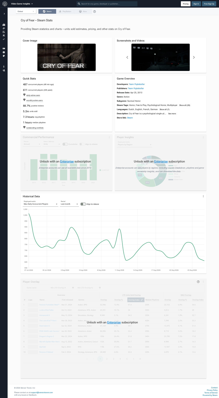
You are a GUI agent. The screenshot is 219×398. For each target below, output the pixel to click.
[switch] (83, 204)
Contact (214, 388)
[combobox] (108, 4)
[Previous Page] (127, 57)
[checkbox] (47, 11)
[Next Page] (194, 57)
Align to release (93, 204)
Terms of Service (210, 393)
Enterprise (67, 161)
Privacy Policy (212, 390)
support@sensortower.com (42, 392)
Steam (130, 118)
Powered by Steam (210, 395)
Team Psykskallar (137, 84)
